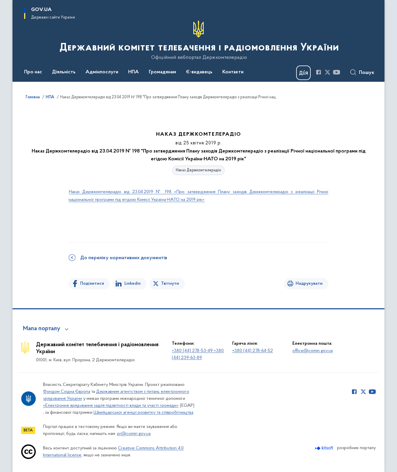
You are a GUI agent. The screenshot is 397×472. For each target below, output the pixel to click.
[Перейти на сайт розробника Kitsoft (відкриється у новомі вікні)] (324, 448)
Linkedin (132, 283)
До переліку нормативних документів (123, 258)
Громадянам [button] (162, 72)
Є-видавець (199, 72)
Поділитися (92, 283)
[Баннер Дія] (303, 73)
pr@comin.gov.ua (134, 433)
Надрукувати (309, 283)
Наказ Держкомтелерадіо (198, 170)
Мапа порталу (41, 329)
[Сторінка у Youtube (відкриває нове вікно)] (336, 72)
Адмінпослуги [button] (101, 72)
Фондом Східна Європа (66, 391)
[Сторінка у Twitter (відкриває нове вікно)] (327, 72)
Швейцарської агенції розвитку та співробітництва (143, 412)
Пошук (366, 72)
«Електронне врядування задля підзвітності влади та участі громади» (111, 405)
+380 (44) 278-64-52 (252, 350)
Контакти (233, 72)
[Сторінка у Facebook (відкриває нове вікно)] (318, 72)
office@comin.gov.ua (312, 350)
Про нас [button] (33, 72)
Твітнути (170, 283)
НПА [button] (133, 72)
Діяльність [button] (64, 72)
